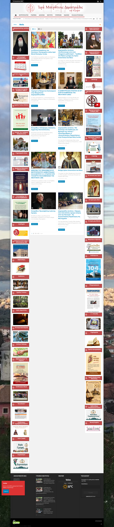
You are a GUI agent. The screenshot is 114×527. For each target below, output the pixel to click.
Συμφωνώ (6, 491)
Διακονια (42, 15)
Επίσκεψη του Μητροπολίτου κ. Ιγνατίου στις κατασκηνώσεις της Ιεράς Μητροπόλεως (44, 490)
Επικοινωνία (98, 521)
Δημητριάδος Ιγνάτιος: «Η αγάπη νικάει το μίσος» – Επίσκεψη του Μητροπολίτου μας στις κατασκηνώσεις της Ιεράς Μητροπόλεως (45, 501)
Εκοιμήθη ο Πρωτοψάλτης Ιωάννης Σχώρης (43, 212)
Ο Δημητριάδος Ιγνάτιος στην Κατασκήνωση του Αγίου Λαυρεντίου (48, 511)
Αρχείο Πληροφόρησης (93, 311)
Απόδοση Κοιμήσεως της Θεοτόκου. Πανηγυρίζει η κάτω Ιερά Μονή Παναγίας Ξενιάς (43, 52)
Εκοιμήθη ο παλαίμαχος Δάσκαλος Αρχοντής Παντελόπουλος (43, 129)
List (41, 29)
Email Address (84, 484)
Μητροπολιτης (23, 15)
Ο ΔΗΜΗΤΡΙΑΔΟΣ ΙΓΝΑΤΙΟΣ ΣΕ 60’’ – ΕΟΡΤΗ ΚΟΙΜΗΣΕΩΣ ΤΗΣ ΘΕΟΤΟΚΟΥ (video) (87, 18)
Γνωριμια (34, 15)
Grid (35, 29)
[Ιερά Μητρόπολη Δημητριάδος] (57, 7)
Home (15, 24)
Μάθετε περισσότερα (8, 487)
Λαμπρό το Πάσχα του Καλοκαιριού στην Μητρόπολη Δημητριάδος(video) (52, 18)
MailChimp (93, 496)
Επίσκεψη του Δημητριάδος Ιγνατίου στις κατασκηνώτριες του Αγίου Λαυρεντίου (49, 481)
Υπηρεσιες (58, 15)
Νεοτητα (50, 15)
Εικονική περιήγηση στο (93, 216)
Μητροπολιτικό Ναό (93, 217)
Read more (34, 65)
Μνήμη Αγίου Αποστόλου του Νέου (70, 170)
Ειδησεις (66, 15)
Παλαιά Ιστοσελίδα (77, 15)
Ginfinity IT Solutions (27, 526)
